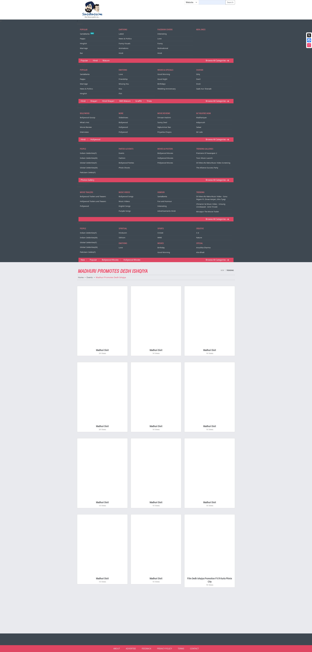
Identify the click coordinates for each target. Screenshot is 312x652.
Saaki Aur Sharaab (203, 88)
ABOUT (116, 648)
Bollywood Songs (126, 196)
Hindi (121, 53)
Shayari (93, 101)
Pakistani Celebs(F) (88, 172)
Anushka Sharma (203, 247)
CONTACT (194, 648)
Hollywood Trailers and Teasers (93, 201)
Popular (84, 60)
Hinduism (123, 233)
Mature (106, 60)
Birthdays (161, 84)
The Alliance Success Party (207, 167)
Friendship (123, 79)
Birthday (161, 247)
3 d (197, 233)
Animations (123, 48)
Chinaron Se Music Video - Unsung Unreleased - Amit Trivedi (210, 205)
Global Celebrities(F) (88, 163)
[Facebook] (309, 40)
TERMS (181, 648)
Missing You (124, 84)
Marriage (84, 48)
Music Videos (124, 201)
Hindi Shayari (108, 101)
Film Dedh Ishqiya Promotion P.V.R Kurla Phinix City (209, 580)
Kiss (120, 88)
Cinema (80, 107)
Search (230, 2)
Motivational (162, 48)
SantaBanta (86, 34)
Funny (160, 43)
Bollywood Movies (165, 153)
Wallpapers (82, 223)
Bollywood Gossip (87, 117)
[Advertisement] (184, 12)
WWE (159, 237)
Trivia (149, 101)
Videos (80, 186)
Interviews (84, 132)
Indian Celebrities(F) (88, 153)
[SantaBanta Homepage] (92, 9)
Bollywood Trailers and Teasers (93, 196)
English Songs (124, 206)
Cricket (160, 233)
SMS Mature (125, 101)
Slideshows (82, 104)
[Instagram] (309, 45)
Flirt (120, 93)
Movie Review (86, 127)
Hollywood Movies (165, 158)
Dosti (198, 84)
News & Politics (125, 38)
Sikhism (122, 237)
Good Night (162, 79)
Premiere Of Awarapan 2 (206, 153)
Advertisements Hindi (166, 211)
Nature (199, 237)
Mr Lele (199, 132)
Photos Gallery (87, 180)
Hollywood (123, 127)
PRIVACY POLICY (164, 648)
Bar (81, 53)
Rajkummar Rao (164, 127)
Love (159, 38)
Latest (121, 34)
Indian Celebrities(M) (89, 158)
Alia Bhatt (200, 252)
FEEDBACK (146, 648)
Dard (198, 79)
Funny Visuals (124, 43)
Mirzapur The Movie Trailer (207, 211)
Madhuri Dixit (102, 350)
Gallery (80, 143)
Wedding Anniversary (166, 88)
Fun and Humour (164, 201)
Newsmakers (83, 183)
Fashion (122, 158)
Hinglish (83, 43)
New (83, 259)
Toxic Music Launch (204, 158)
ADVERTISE (131, 648)
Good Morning (163, 74)
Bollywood (123, 122)
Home (81, 277)
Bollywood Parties (126, 163)
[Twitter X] (309, 35)
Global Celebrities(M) (89, 167)
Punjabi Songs (125, 211)
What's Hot (84, 122)
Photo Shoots (124, 167)
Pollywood (123, 132)
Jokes (79, 24)
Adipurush (200, 122)
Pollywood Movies (165, 163)
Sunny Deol (162, 122)
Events (121, 153)
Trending (230, 270)
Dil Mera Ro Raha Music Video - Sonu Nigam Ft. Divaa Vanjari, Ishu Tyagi (211, 197)
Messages (82, 64)
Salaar (198, 127)
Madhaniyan (201, 117)
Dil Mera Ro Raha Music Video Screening (213, 163)
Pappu (82, 38)
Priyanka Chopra (164, 132)
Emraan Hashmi (164, 117)
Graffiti (138, 101)
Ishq (198, 74)
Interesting (162, 34)
